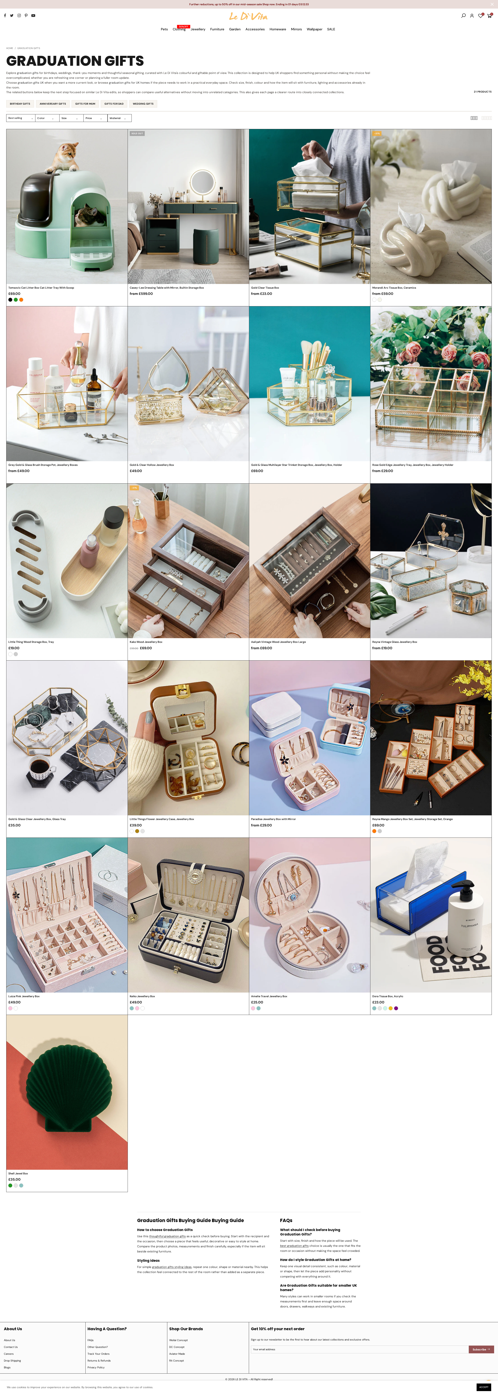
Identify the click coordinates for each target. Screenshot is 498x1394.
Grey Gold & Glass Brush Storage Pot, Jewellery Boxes (43, 465)
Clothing (180, 28)
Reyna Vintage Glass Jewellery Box (394, 642)
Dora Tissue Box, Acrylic (387, 996)
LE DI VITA (241, 1379)
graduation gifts (28, 73)
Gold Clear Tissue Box (265, 287)
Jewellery (198, 29)
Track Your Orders (99, 1353)
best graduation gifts (294, 1246)
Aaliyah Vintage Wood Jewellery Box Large (278, 642)
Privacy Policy (96, 1367)
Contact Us (11, 1347)
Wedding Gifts (143, 103)
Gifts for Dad (113, 103)
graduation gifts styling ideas (172, 1267)
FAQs (91, 1340)
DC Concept (176, 1347)
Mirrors (296, 29)
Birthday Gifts (20, 103)
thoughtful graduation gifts (167, 1236)
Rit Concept (176, 1360)
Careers (9, 1353)
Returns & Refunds (99, 1360)
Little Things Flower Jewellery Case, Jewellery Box (162, 819)
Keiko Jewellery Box (142, 996)
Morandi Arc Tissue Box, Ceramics (394, 287)
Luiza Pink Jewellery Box (24, 996)
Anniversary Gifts (53, 103)
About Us (9, 1340)
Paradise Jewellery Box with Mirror (273, 819)
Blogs (7, 1367)
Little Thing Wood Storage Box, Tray (31, 642)
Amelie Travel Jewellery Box (269, 996)
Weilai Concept (178, 1340)
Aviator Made (177, 1353)
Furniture (217, 29)
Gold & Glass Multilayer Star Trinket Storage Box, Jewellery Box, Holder (296, 465)
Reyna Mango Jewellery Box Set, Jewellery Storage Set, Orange (412, 819)
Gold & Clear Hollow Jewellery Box (152, 465)
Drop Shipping (12, 1360)
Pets (164, 29)
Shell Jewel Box (18, 1173)
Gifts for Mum (85, 103)
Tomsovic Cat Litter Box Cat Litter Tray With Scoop (41, 287)
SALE (331, 29)
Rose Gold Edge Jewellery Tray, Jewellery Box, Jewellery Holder (412, 465)
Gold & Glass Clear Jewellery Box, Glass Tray (37, 819)
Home (9, 48)
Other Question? (98, 1347)
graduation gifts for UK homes (129, 83)
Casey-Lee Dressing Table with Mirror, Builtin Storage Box (167, 287)
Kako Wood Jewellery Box (146, 642)
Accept (483, 1387)
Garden (235, 29)
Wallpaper (314, 29)
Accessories (255, 29)
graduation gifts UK (31, 83)
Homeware (278, 29)
